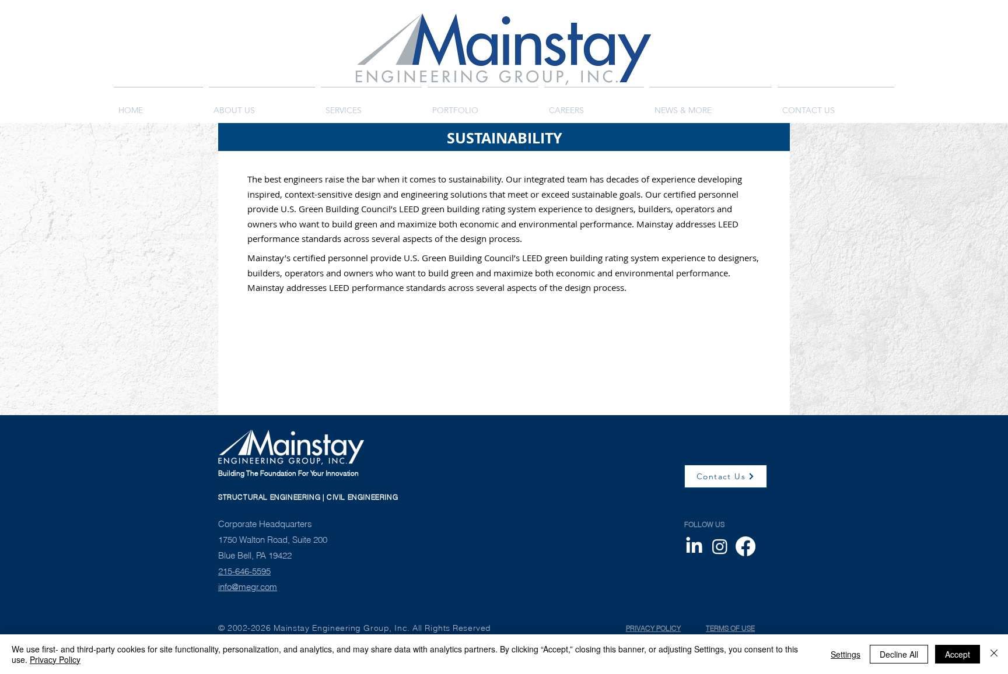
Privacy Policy (55, 659)
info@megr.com (247, 586)
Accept (957, 654)
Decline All (899, 654)
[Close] (994, 654)
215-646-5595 (244, 571)
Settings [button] (845, 654)
